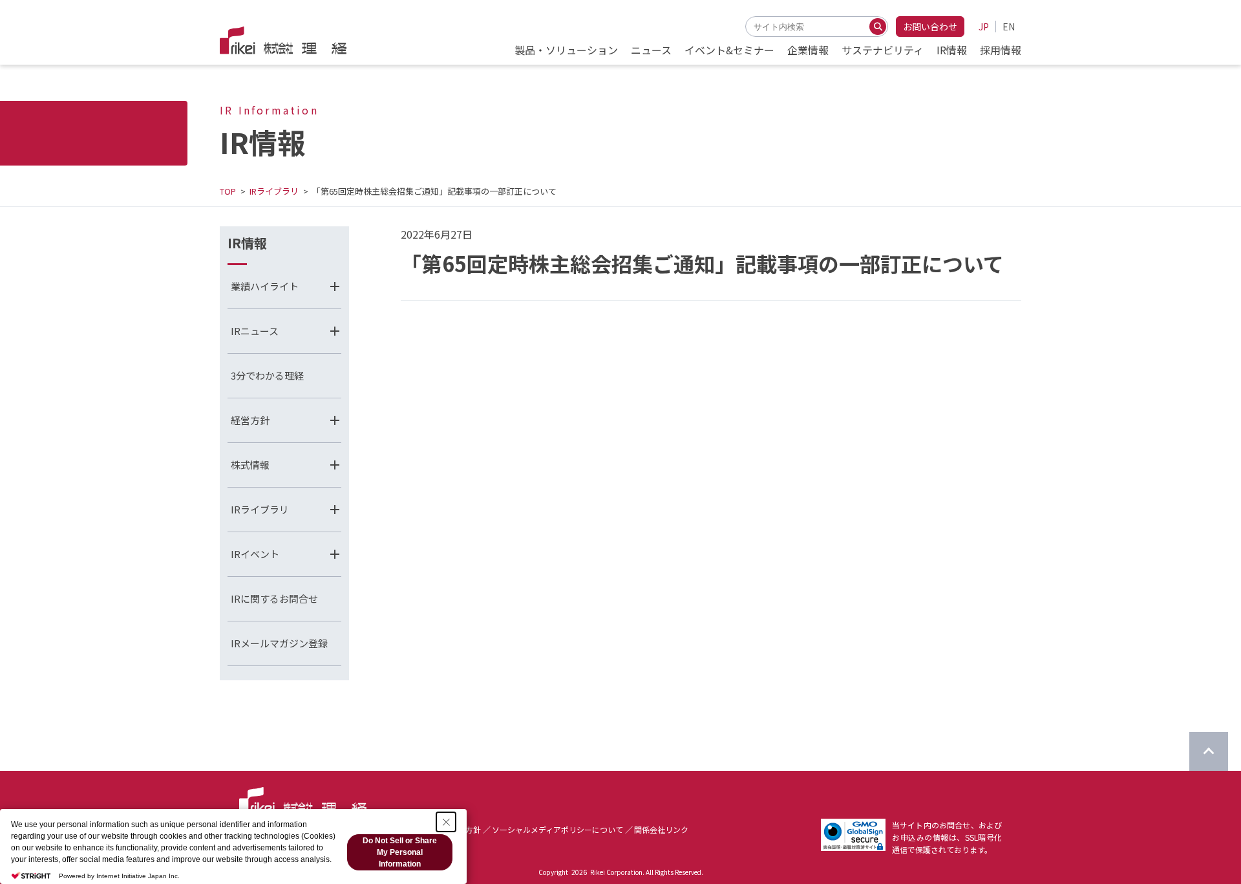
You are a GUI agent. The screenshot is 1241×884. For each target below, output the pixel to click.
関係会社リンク (661, 829)
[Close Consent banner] (446, 822)
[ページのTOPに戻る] (1208, 751)
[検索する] (877, 26)
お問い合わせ (930, 26)
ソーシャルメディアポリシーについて (557, 829)
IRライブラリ (274, 191)
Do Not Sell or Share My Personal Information (400, 852)
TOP (228, 191)
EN (1008, 26)
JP (984, 26)
